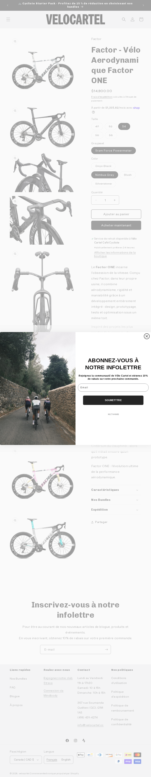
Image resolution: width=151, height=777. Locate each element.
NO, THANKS (113, 414)
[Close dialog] (147, 336)
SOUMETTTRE (113, 400)
